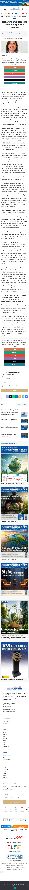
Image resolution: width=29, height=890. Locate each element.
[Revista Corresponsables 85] (14, 503)
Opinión (14, 18)
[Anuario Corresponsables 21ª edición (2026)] (14, 464)
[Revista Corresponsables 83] (14, 541)
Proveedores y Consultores (24, 437)
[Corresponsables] (14, 8)
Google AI (14, 73)
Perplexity (14, 83)
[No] (27, 885)
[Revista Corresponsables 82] (14, 579)
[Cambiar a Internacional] (26, 13)
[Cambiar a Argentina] (2, 13)
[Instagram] (16, 809)
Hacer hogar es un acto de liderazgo (8, 434)
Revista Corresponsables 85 (8, 521)
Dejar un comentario (22, 404)
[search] (23, 9)
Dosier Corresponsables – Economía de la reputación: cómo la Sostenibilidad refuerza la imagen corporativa (13, 637)
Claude (14, 67)
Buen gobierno (23, 415)
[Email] (19, 396)
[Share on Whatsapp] (13, 396)
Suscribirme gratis (14, 390)
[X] (11, 809)
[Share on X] (7, 32)
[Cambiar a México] (19, 13)
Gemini (14, 76)
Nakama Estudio (10, 865)
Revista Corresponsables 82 (8, 597)
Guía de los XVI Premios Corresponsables (12, 679)
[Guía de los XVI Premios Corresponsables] (14, 660)
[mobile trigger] (2, 9)
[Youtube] (22, 809)
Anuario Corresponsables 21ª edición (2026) (12, 483)
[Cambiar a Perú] (23, 13)
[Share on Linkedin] (16, 396)
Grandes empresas (23, 429)
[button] (9, 32)
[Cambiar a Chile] (9, 13)
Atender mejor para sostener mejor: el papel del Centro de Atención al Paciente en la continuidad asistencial (10, 427)
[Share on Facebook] (5, 32)
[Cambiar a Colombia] (12, 13)
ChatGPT (14, 70)
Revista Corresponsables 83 (8, 559)
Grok (14, 80)
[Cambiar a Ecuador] (16, 13)
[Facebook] (5, 809)
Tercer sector (24, 422)
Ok (14, 887)
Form (1, 872)
